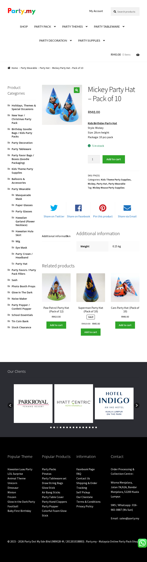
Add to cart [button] (56, 325)
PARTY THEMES (72, 26)
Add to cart (113, 159)
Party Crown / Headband (24, 255)
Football (13, 506)
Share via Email (127, 216)
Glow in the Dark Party (21, 501)
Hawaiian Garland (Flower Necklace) (25, 221)
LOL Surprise (15, 473)
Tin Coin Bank (20, 321)
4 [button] (61, 427)
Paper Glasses (24, 205)
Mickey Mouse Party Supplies (109, 187)
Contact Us (83, 478)
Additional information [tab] (56, 236)
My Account (96, 11)
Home (15, 68)
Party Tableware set (54, 478)
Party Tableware (21, 149)
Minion (12, 492)
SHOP (24, 26)
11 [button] (83, 427)
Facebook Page (85, 469)
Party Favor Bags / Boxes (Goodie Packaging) (23, 159)
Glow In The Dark (22, 292)
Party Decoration (22, 142)
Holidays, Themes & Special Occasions (24, 107)
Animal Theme (17, 478)
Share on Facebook (78, 216)
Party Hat (44, 68)
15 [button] (96, 427)
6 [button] (67, 427)
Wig (18, 241)
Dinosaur (13, 487)
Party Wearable (29, 68)
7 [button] (70, 427)
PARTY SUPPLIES (89, 40)
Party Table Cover (53, 497)
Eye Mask (21, 247)
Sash (14, 280)
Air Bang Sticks (51, 492)
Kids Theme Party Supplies (116, 179)
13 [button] (90, 427)
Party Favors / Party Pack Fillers (24, 271)
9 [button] (77, 427)
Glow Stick (48, 487)
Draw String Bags (52, 483)
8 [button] (73, 427)
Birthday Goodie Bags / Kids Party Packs (22, 132)
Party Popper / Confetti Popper (21, 306)
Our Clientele (84, 497)
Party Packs (49, 469)
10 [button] (80, 427)
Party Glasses (24, 211)
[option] (33, 403)
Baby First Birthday (19, 511)
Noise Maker (19, 298)
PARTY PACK (42, 26)
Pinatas (46, 473)
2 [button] (54, 427)
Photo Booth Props (23, 286)
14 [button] (93, 427)
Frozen (12, 497)
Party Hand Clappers (54, 501)
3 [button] (57, 427)
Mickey (91, 183)
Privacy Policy (84, 506)
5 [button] (64, 427)
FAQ (78, 473)
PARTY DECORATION (53, 40)
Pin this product (103, 216)
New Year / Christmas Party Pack (21, 119)
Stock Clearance (21, 327)
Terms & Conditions (88, 501)
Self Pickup (83, 492)
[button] (77, 90)
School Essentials (22, 315)
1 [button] (51, 427)
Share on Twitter (54, 216)
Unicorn (12, 483)
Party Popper (50, 506)
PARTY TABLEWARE (107, 26)
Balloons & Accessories (19, 180)
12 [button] (86, 427)
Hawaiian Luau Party (20, 469)
